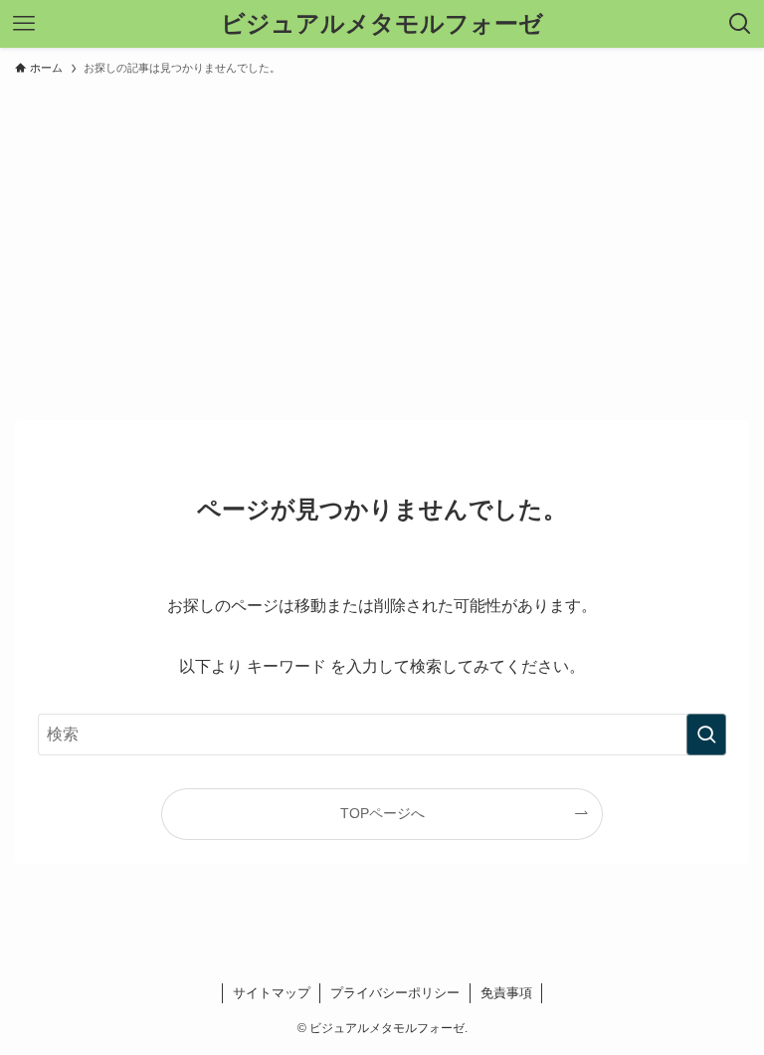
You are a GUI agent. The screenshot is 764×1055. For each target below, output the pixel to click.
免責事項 (506, 992)
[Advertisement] (382, 239)
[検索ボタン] (740, 24)
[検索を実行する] (706, 734)
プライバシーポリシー (395, 992)
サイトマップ (271, 992)
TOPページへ (382, 813)
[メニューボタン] (24, 24)
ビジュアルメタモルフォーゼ (382, 24)
